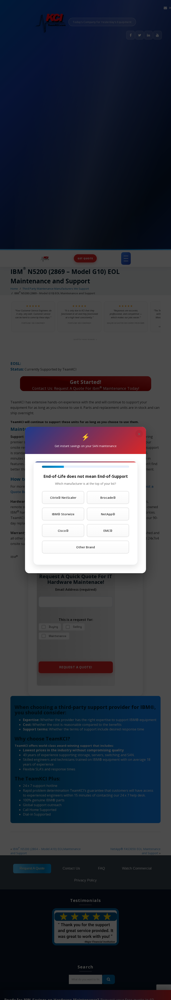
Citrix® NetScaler (63, 497)
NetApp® (108, 514)
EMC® (107, 530)
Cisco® (63, 530)
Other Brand (85, 547)
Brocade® (108, 497)
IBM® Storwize (63, 514)
